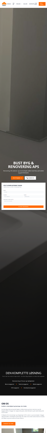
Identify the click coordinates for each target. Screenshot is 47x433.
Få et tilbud (41, 4)
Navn (4, 190)
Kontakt (31, 3)
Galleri (25, 3)
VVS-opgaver (15, 388)
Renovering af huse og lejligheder (23, 381)
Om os (13, 4)
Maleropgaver (37, 384)
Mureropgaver (9, 384)
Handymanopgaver (30, 388)
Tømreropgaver (24, 384)
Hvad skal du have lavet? (8, 199)
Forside (9, 3)
